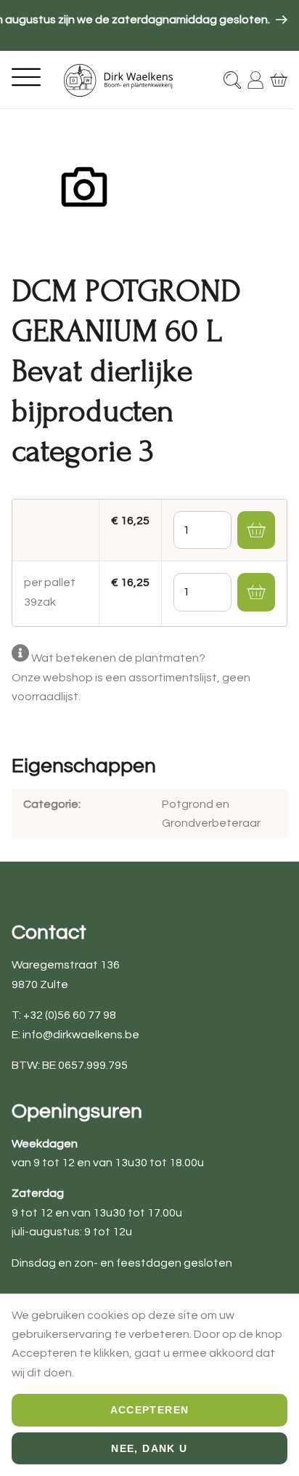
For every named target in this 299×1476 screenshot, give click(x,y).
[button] (256, 530)
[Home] (118, 80)
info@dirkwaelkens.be (80, 1034)
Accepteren (149, 1410)
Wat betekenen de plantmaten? (118, 658)
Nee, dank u (149, 1448)
